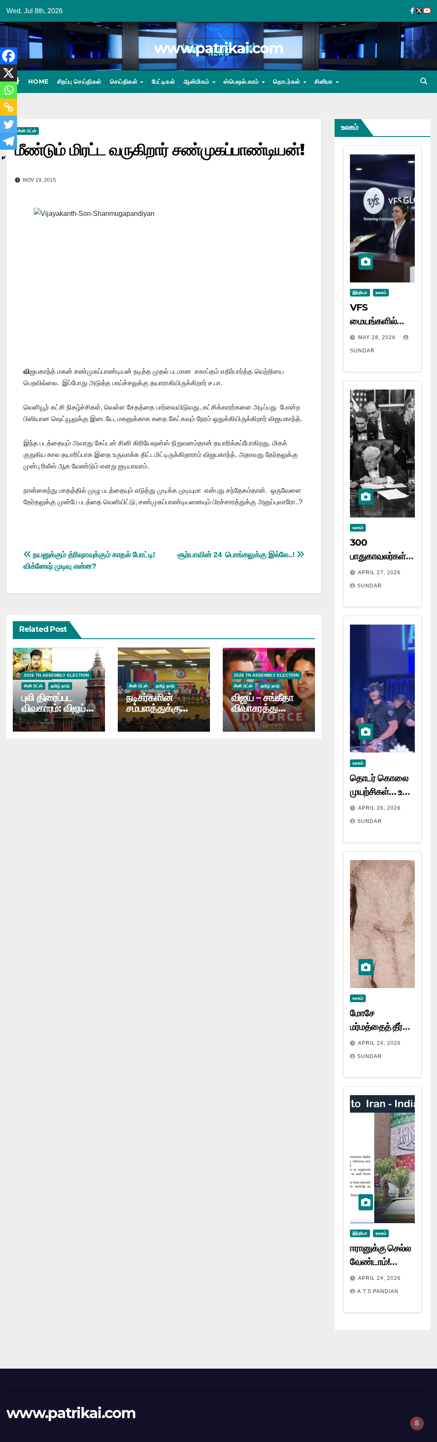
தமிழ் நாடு (60, 685)
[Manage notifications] (417, 1423)
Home (38, 81)
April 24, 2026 (379, 1043)
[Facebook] (8, 55)
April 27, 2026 (379, 573)
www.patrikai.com (218, 48)
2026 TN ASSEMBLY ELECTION (56, 675)
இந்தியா (360, 292)
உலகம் (381, 292)
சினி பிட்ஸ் (26, 130)
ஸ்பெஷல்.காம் (242, 81)
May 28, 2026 (377, 337)
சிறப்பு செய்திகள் (79, 81)
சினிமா (325, 81)
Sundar (369, 586)
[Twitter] (8, 124)
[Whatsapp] (8, 90)
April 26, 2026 (379, 808)
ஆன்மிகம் (197, 81)
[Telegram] (8, 141)
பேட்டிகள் (163, 81)
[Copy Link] (8, 107)
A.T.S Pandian (378, 1291)
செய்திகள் (125, 81)
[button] (423, 81)
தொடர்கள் (287, 81)
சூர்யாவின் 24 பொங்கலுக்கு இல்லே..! (237, 554)
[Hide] (3, 157)
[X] (8, 72)
